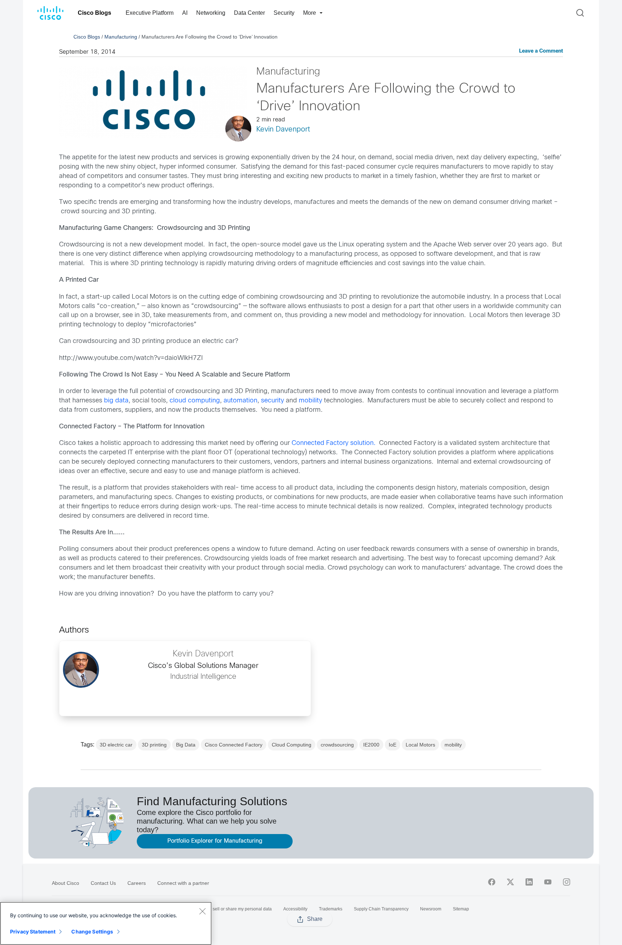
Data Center (249, 13)
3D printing (154, 745)
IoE (392, 745)
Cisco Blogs (94, 13)
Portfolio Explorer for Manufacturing (214, 841)
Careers (136, 883)
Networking (210, 13)
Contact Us (103, 883)
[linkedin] (529, 882)
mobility (310, 401)
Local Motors (420, 745)
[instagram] (566, 882)
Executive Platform (149, 13)
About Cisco (65, 883)
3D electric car (116, 745)
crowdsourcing (337, 745)
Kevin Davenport (283, 129)
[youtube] (547, 882)
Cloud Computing (291, 745)
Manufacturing (120, 37)
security (273, 401)
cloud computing (195, 401)
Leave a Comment (541, 51)
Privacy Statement (32, 931)
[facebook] (491, 882)
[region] (106, 923)
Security (284, 13)
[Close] (202, 911)
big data (116, 401)
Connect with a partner (183, 883)
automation (240, 401)
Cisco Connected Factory (233, 745)
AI (185, 13)
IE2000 (371, 745)
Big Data (185, 745)
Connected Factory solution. (333, 443)
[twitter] (510, 882)
